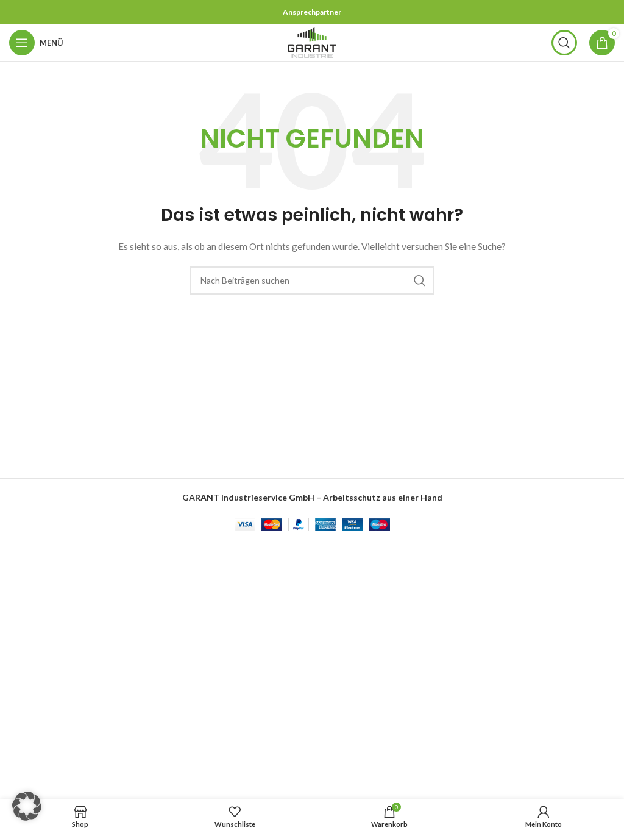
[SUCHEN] (420, 280)
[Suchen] (564, 42)
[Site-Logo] (312, 42)
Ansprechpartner (312, 11)
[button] (27, 806)
